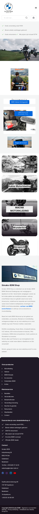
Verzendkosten (9, 396)
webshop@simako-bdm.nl (10, 468)
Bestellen (7, 393)
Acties (6, 384)
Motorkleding (8, 368)
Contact (6, 415)
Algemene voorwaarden (29, 508)
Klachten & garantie (10, 406)
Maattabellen (8, 412)
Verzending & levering (11, 403)
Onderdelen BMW (10, 381)
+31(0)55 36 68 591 (8, 497)
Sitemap (4, 509)
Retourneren (8, 409)
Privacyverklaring (13, 509)
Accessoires (8, 378)
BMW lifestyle (8, 375)
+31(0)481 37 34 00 (13, 465)
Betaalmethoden (9, 400)
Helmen (6, 372)
